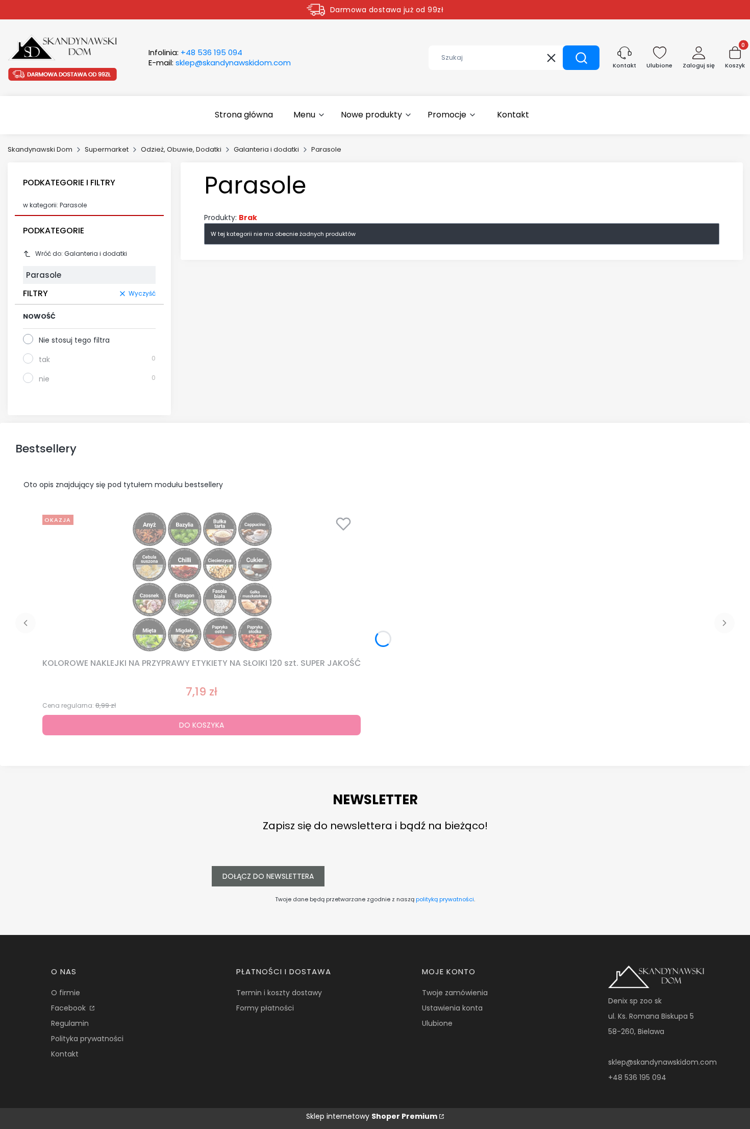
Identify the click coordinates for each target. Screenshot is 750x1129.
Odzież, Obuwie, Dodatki (181, 149)
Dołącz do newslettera (268, 876)
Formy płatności (265, 1008)
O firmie (65, 993)
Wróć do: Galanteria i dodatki (81, 253)
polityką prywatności (445, 899)
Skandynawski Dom (40, 149)
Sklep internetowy (371, 1116)
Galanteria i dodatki (266, 149)
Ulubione (437, 1023)
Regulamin (70, 1023)
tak (44, 359)
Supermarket (107, 149)
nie (44, 379)
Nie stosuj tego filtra (74, 340)
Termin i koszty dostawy (279, 993)
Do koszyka (201, 725)
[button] (581, 57)
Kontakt (65, 1054)
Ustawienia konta (452, 1008)
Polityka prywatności (87, 1039)
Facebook (69, 1008)
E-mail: (219, 63)
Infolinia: (195, 52)
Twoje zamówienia (455, 993)
